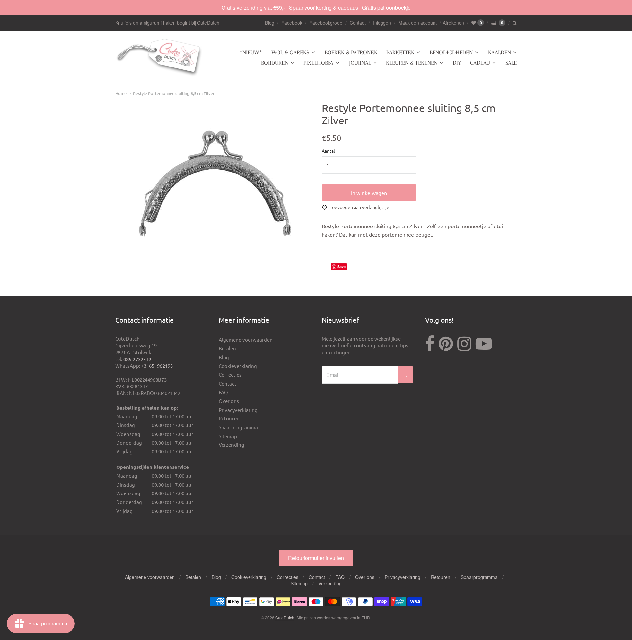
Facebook (291, 22)
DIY (457, 62)
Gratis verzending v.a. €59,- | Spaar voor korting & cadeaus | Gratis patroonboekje (316, 7)
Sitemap (228, 436)
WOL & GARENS (290, 52)
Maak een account (417, 22)
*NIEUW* (251, 52)
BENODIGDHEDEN (451, 52)
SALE (511, 62)
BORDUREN (274, 62)
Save (341, 266)
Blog (269, 22)
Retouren (229, 418)
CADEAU (480, 62)
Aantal (328, 151)
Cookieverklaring (238, 366)
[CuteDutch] (159, 57)
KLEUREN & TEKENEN (411, 62)
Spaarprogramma (238, 427)
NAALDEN (499, 52)
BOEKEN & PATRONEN (351, 52)
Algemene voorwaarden (246, 339)
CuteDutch (284, 617)
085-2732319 (137, 359)
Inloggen (382, 22)
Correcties (230, 374)
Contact (358, 22)
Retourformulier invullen (316, 558)
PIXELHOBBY (318, 62)
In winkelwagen (369, 192)
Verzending (231, 444)
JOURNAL (360, 62)
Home (121, 93)
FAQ (223, 392)
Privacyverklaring (238, 410)
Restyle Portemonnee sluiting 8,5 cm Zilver (174, 93)
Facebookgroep (325, 22)
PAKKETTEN (400, 52)
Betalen (227, 348)
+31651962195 (157, 365)
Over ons (229, 401)
